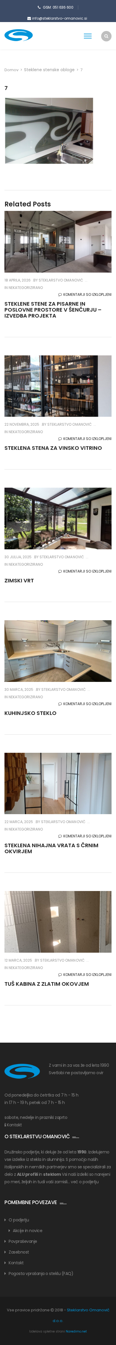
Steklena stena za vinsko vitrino (53, 448)
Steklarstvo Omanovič (60, 280)
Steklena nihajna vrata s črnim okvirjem (51, 848)
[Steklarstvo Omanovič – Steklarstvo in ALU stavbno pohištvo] (28, 35)
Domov (11, 70)
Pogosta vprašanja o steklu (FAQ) (41, 1273)
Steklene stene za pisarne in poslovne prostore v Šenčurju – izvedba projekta (52, 309)
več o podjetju (84, 1182)
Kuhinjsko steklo (30, 713)
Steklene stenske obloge (49, 70)
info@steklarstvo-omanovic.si (59, 18)
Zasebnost (19, 1252)
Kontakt (14, 1125)
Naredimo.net (76, 1331)
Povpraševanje (23, 1241)
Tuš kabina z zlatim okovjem (46, 984)
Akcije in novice (27, 1231)
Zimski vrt (19, 580)
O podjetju (19, 1220)
